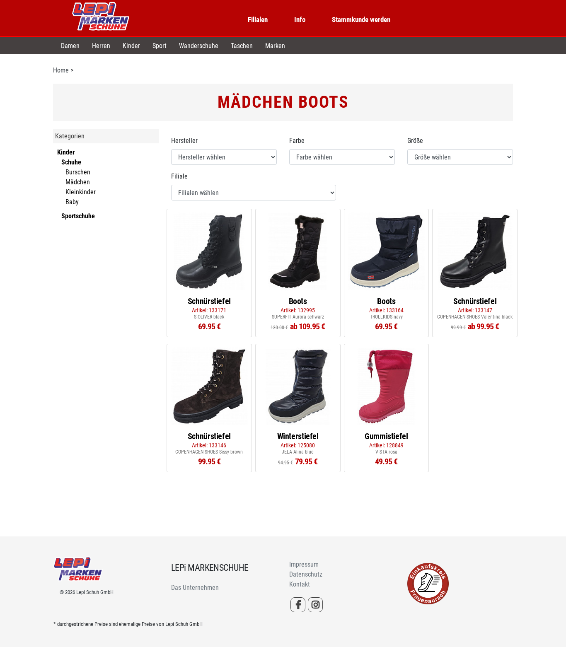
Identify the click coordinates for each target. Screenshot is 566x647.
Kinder (131, 46)
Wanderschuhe (198, 46)
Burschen (77, 172)
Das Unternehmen (195, 587)
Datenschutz (305, 574)
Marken (275, 46)
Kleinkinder (80, 192)
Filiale (179, 176)
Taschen (242, 46)
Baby (72, 202)
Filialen (258, 19)
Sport (159, 46)
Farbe (297, 141)
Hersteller (184, 141)
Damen (70, 46)
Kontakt (299, 584)
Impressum (304, 564)
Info (299, 19)
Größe (415, 141)
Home (61, 70)
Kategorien (70, 136)
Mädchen (77, 182)
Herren (101, 46)
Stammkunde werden (361, 19)
